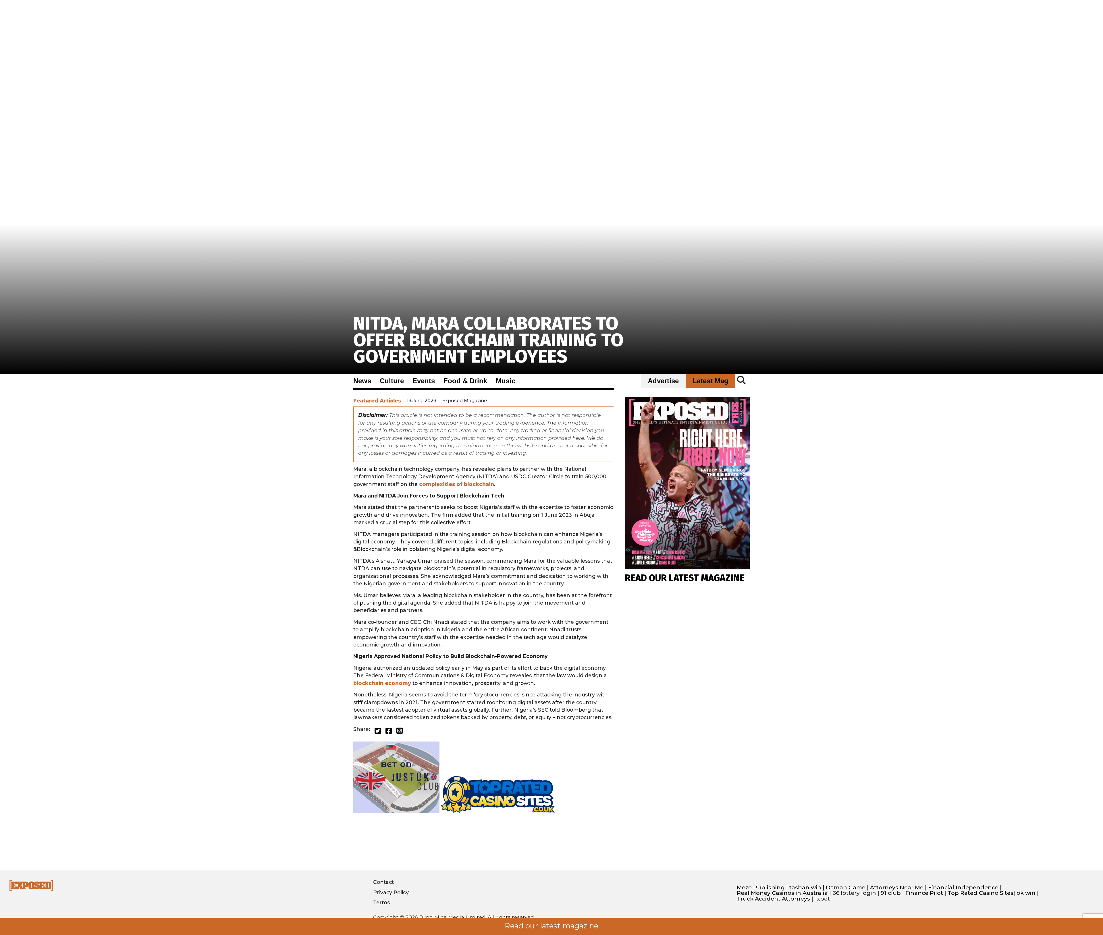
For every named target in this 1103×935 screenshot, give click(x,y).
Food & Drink (465, 381)
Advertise (663, 381)
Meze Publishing (761, 887)
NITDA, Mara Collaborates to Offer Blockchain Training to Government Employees (488, 340)
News (362, 381)
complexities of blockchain (456, 484)
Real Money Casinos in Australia (782, 893)
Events (423, 381)
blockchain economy (382, 683)
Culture (392, 381)
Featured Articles (377, 401)
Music (505, 381)
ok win (1026, 893)
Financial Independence (963, 887)
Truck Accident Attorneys (773, 898)
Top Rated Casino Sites (980, 893)
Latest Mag (710, 381)
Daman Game (845, 887)
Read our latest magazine (551, 925)
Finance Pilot (924, 893)
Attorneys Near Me (896, 887)
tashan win (805, 887)
